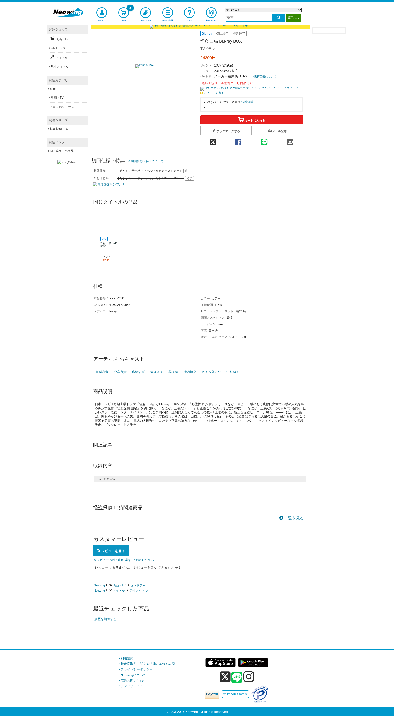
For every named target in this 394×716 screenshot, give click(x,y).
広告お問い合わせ (133, 680)
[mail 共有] (290, 140)
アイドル (119, 590)
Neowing (99, 585)
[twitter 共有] (212, 140)
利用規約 (127, 658)
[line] (236, 677)
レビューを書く (213, 93)
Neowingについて (133, 675)
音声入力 (293, 17)
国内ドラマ (138, 585)
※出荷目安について (263, 76)
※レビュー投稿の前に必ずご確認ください (123, 560)
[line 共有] (264, 140)
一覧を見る (294, 518)
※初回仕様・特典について (145, 161)
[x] (225, 677)
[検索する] (278, 18)
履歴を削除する (105, 619)
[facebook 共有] (238, 140)
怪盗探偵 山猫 (59, 129)
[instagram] (248, 676)
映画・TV (119, 585)
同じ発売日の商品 (62, 151)
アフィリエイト (132, 686)
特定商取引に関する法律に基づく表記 (148, 664)
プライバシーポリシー (137, 669)
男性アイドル (139, 590)
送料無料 (247, 102)
